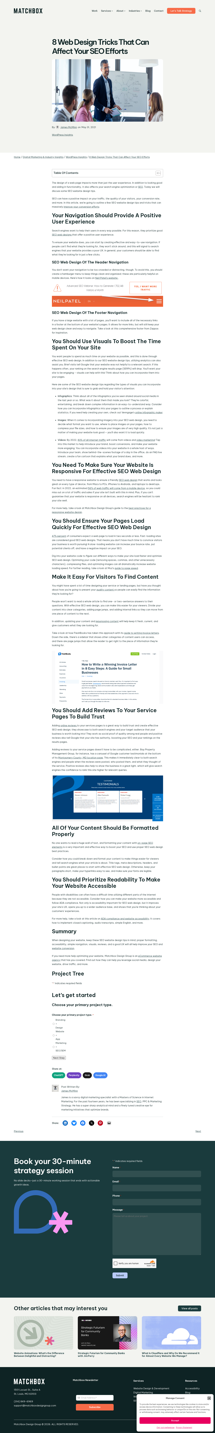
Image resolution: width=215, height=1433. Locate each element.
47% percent (59, 536)
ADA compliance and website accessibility (125, 918)
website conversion (63, 948)
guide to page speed (126, 568)
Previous (18, 1131)
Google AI (100, 1075)
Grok (87, 1075)
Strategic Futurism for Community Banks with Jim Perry (101, 1354)
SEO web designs (62, 234)
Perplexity (74, 1075)
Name (116, 1167)
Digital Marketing (143, 1392)
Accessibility (192, 1388)
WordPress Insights (62, 134)
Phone (116, 1195)
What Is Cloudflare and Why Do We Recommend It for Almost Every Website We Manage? (170, 1354)
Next (198, 1131)
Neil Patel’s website (106, 277)
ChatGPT (58, 1075)
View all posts (190, 1308)
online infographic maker (149, 412)
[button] (209, 1398)
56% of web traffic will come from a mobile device (116, 488)
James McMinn (68, 127)
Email (116, 1181)
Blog (187, 1392)
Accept (175, 1420)
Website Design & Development (151, 1388)
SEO (140, 186)
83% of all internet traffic (92, 439)
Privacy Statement (184, 1427)
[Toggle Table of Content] (156, 173)
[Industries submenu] (141, 11)
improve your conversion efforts (81, 206)
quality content (105, 589)
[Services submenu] (112, 11)
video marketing (145, 439)
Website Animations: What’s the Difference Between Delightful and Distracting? (39, 1354)
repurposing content (107, 621)
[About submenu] (124, 11)
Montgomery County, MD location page (80, 757)
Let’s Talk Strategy (181, 10)
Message (118, 1209)
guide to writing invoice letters (141, 632)
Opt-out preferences (165, 1427)
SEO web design (128, 480)
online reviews (68, 725)
